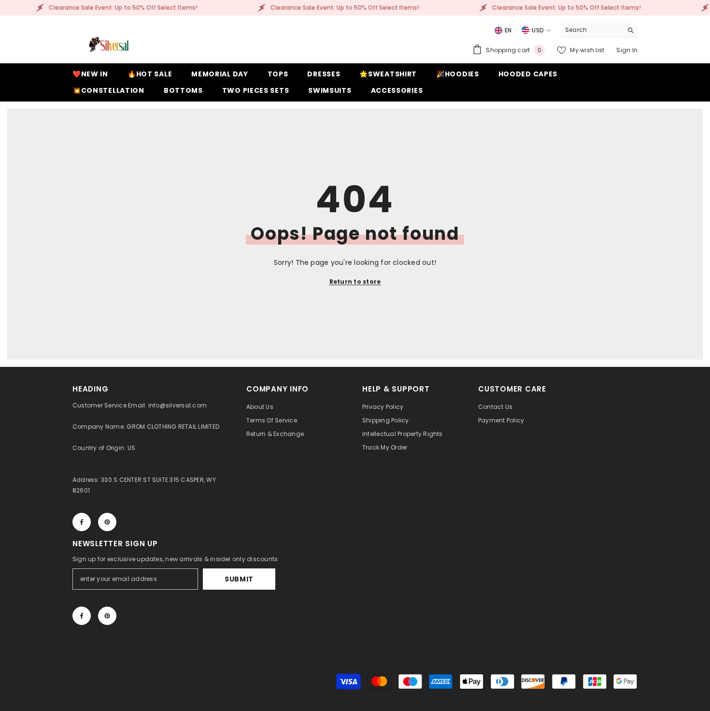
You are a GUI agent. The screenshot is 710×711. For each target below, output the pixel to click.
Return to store (355, 281)
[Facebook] (81, 522)
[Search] (599, 30)
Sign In (627, 50)
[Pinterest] (107, 522)
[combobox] (591, 30)
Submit (239, 579)
